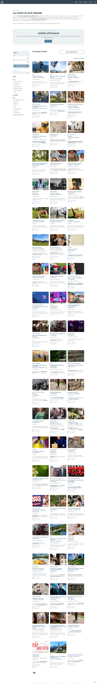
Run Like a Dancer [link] (72, 449)
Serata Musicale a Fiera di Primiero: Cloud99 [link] (74, 306)
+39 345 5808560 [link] (37, 203)
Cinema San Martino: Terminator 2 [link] (40, 537)
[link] (76, 2)
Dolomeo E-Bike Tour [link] (37, 76)
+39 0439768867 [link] (36, 117)
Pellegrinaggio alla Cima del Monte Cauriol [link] (56, 366)
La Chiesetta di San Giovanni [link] (57, 104)
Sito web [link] (70, 117)
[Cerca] (28, 72)
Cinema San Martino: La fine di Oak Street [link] (75, 597)
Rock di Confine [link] (54, 306)
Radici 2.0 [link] (34, 393)
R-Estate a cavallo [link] (36, 247)
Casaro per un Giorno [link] (55, 247)
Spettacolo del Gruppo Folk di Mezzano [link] (39, 336)
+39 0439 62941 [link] (71, 86)
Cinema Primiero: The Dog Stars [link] (75, 654)
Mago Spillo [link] (53, 451)
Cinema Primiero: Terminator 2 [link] (57, 333)
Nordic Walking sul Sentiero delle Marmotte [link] (58, 539)
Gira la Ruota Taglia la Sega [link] (74, 508)
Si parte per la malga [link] (73, 106)
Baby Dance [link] (35, 193)
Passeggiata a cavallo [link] (73, 422)
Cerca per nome (16, 70)
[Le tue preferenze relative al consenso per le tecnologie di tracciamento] (95, 682)
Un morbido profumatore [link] (38, 451)
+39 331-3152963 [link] (54, 203)
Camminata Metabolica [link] (55, 392)
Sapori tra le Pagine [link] (72, 249)
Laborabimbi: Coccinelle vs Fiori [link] (40, 478)
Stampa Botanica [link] (54, 134)
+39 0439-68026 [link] (54, 87)
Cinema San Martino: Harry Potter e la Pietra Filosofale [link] (58, 597)
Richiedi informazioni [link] (37, 84)
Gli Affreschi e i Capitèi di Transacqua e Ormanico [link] (56, 569)
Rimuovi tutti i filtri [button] (18, 114)
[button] (95, 2)
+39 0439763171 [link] (36, 637)
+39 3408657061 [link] (71, 173)
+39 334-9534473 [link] (54, 144)
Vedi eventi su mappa (79, 58)
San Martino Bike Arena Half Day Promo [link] (58, 77)
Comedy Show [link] (71, 333)
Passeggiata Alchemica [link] (38, 421)
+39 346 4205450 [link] (54, 173)
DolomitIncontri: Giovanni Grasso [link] (58, 480)
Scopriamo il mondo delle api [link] (39, 136)
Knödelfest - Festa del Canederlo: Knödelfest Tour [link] (58, 657)
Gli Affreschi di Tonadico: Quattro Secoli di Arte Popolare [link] (76, 569)
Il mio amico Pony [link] (54, 422)
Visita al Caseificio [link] (72, 76)
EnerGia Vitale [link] (35, 654)
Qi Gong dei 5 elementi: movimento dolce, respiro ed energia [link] (39, 626)
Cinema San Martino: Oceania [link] (75, 163)
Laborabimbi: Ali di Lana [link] (56, 163)
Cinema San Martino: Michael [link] (75, 191)
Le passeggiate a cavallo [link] (38, 220)
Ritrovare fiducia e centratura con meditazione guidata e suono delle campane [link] (58, 626)
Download (48, 41)
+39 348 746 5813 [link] (54, 230)
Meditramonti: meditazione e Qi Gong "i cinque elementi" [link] (39, 164)
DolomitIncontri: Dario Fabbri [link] (75, 277)
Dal (14, 55)
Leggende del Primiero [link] (37, 598)
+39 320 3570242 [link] (72, 146)
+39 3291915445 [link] (36, 146)
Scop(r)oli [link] (70, 136)
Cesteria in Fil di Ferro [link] (73, 392)
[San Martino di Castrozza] (2, 2)
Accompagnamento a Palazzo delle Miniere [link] (39, 107)
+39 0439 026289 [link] (36, 461)
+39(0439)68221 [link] (36, 666)
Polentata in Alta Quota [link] (38, 568)
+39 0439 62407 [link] (71, 459)
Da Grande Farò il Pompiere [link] (56, 276)
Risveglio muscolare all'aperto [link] (57, 220)
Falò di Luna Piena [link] (54, 193)
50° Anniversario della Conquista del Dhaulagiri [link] (76, 481)
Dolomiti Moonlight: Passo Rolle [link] (40, 306)
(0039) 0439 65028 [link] (37, 257)
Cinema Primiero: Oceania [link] (38, 276)
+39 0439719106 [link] (71, 402)
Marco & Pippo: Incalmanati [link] (39, 509)
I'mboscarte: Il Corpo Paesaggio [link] (57, 508)
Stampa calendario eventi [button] (71, 52)
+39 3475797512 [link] (36, 86)
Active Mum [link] (70, 220)
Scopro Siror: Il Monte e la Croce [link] (75, 365)
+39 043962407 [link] (54, 114)
